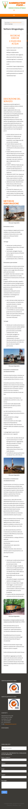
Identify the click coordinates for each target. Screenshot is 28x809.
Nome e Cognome (6, 757)
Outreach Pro (16, 803)
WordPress (15, 805)
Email (3, 769)
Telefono (3, 763)
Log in (19, 805)
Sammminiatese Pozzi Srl (14, 5)
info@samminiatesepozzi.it (10, 724)
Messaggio (4, 780)
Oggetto (3, 774)
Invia (4, 792)
